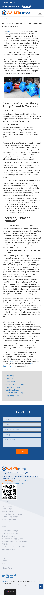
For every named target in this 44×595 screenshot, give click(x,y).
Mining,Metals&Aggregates (12, 539)
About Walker (7, 554)
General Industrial (8, 536)
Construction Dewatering (11, 533)
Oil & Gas (5, 544)
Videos (4, 561)
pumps (32, 364)
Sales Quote (26, 6)
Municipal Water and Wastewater (14, 541)
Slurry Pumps (7, 506)
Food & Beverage (8, 549)
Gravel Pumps (7, 509)
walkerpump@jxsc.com (15, 483)
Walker (11, 361)
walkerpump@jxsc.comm (11, 6)
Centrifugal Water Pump (14, 393)
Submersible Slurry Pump (14, 384)
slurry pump (11, 31)
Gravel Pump (9, 378)
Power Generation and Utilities (13, 546)
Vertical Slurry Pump (12, 387)
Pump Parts (6, 522)
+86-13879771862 (9, 3)
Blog (7, 18)
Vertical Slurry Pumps (10, 517)
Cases (4, 558)
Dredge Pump (10, 381)
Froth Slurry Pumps (9, 519)
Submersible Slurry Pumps (12, 514)
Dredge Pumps (7, 511)
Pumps (10, 585)
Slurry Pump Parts (12, 396)
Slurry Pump (9, 376)
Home (3, 18)
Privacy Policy (7, 568)
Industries (6, 526)
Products (5, 502)
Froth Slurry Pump (12, 390)
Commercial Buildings (10, 531)
